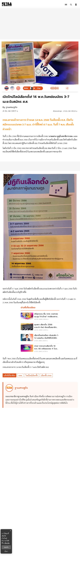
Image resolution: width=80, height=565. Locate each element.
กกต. (20, 375)
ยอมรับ (6, 547)
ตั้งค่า (6, 551)
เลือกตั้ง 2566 (46, 375)
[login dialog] (76, 5)
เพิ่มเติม (7, 543)
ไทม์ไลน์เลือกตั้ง (32, 375)
